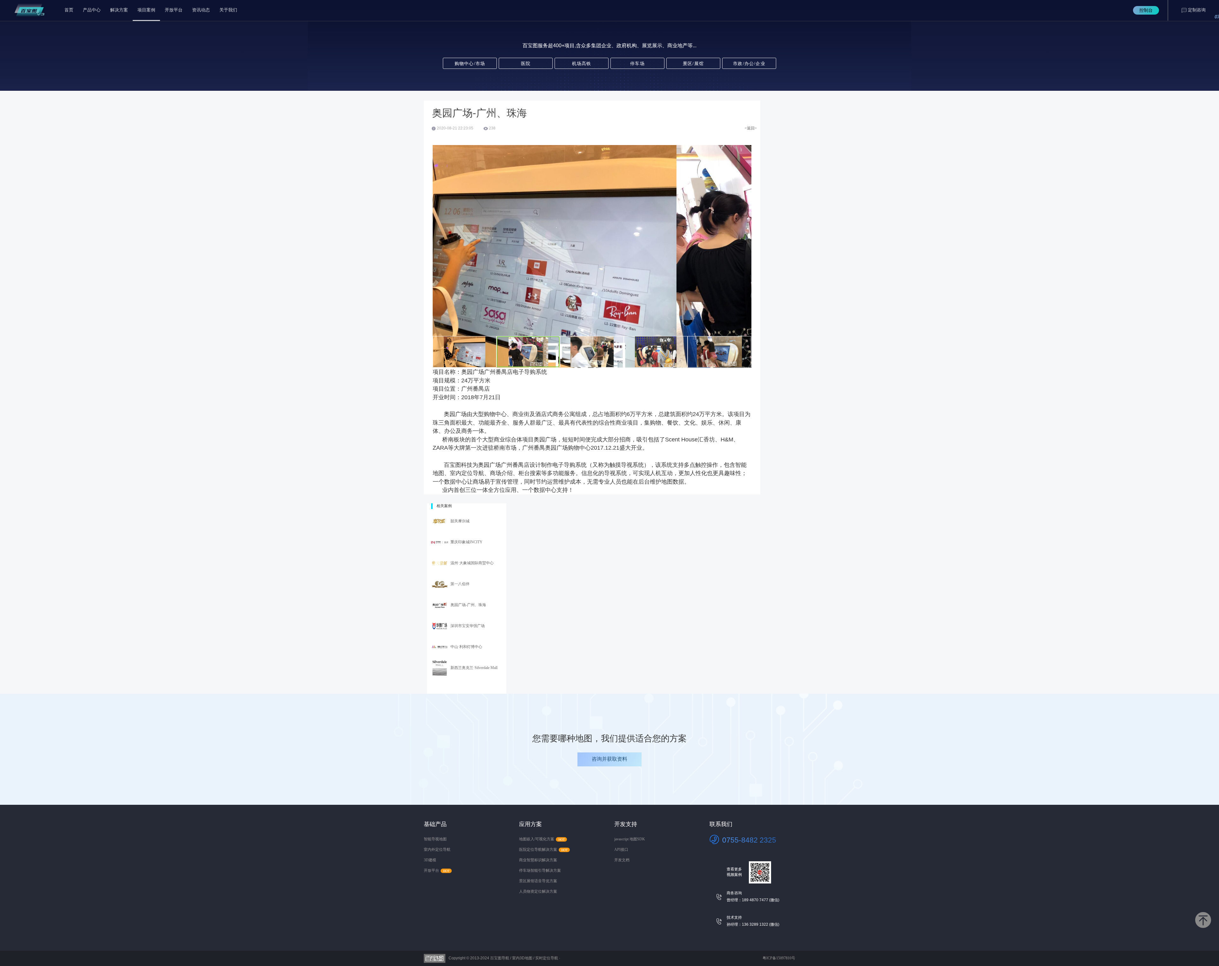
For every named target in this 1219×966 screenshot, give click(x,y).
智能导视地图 (435, 839)
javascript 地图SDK (629, 839)
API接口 (621, 849)
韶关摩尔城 (460, 521)
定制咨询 (1197, 10)
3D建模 (430, 860)
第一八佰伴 (460, 584)
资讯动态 (201, 10)
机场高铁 (581, 63)
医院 (525, 63)
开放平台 (174, 10)
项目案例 (146, 10)
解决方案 (119, 10)
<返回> (751, 128)
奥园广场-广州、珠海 (468, 605)
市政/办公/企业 (749, 63)
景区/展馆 (693, 63)
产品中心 (92, 10)
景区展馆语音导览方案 (538, 881)
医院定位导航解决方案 (538, 849)
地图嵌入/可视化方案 (536, 839)
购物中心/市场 (470, 63)
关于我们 (228, 10)
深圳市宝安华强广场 (467, 626)
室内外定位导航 (437, 849)
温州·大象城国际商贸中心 (472, 563)
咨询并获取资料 (609, 759)
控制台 (1146, 10)
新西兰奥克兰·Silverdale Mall (473, 667)
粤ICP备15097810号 (779, 958)
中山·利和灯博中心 (466, 647)
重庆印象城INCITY (466, 542)
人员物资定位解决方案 (538, 891)
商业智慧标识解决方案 (538, 860)
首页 (68, 10)
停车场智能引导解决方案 (540, 870)
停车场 (637, 63)
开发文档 (621, 860)
